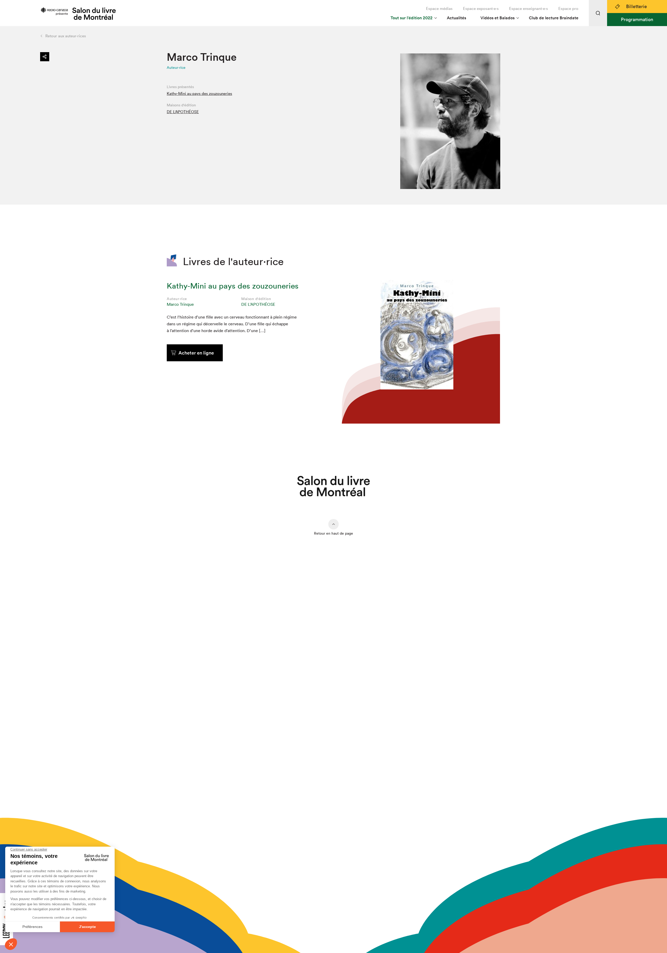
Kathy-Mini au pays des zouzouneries (199, 93)
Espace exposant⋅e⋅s (481, 8)
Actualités (456, 18)
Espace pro (568, 8)
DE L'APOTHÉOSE (183, 111)
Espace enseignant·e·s (528, 8)
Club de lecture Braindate (553, 18)
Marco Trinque (180, 304)
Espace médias (439, 8)
